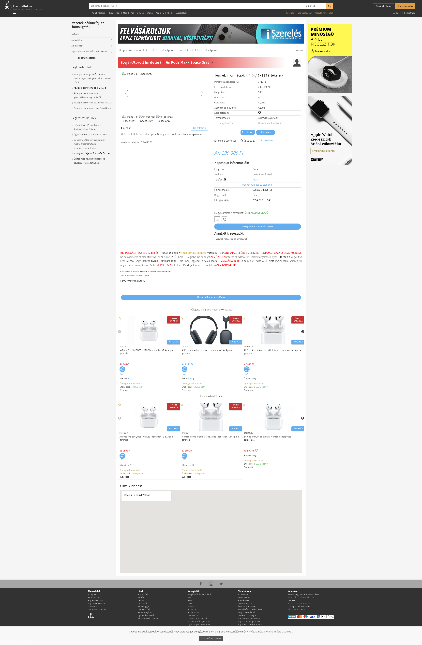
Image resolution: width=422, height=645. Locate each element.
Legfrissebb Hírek (82, 67)
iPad (132, 13)
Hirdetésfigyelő (245, 603)
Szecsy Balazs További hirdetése (257, 226)
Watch (150, 13)
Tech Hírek (142, 603)
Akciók (170, 13)
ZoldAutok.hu (94, 606)
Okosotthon (193, 615)
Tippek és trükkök (146, 615)
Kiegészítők (114, 13)
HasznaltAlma (150, 261)
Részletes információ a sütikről (275, 632)
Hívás (249, 132)
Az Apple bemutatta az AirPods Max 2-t (93, 102)
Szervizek (290, 13)
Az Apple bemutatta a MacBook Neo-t (92, 108)
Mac (125, 13)
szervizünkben (140, 265)
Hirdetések (310, 6)
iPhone (140, 13)
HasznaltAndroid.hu (97, 609)
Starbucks (284, 257)
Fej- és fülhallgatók (86, 57)
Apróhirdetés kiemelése (249, 618)
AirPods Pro (77, 40)
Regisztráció (409, 13)
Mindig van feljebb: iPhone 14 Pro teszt (93, 153)
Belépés (397, 13)
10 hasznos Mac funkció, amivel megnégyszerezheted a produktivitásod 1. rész (89, 144)
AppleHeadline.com (97, 603)
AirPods (75, 34)
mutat (256, 180)
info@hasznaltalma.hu (298, 609)
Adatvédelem (244, 600)
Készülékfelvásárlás (324, 13)
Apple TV (160, 13)
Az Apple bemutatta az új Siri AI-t (90, 88)
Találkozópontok (305, 13)
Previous (126, 93)
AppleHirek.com (95, 600)
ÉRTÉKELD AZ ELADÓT (257, 213)
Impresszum (243, 594)
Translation (199, 128)
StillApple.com (94, 594)
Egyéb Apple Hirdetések (199, 624)
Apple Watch (193, 612)
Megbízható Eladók (247, 612)
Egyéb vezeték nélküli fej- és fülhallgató (90, 51)
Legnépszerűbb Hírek (84, 118)
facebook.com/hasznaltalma (301, 597)
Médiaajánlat (244, 597)
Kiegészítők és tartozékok (199, 594)
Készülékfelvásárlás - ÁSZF (250, 609)
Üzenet (267, 132)
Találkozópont (167, 261)
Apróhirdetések (99, 13)
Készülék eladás (383, 6)
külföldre (176, 265)
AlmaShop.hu (94, 597)
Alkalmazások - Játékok (149, 618)
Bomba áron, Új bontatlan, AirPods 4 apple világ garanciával (267, 438)
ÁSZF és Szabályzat (247, 606)
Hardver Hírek (144, 609)
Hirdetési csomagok (247, 615)
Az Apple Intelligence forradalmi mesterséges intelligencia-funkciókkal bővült (92, 78)
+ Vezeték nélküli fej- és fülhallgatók (230, 239)
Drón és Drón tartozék (197, 618)
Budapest (258, 169)
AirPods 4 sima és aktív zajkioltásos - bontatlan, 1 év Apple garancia (272, 352)
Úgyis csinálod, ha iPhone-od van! (90, 134)
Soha (155, 265)
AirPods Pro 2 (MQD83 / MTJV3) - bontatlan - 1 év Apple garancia (146, 352)
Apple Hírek (181, 13)
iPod (190, 603)
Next (202, 93)
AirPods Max (77, 46)
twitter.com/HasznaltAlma (299, 603)
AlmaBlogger (143, 606)
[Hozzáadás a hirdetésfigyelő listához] (248, 75)
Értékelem (267, 141)
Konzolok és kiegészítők (199, 621)
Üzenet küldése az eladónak (257, 185)
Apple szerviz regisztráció (249, 621)
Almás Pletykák (145, 612)
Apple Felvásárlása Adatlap (250, 624)
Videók (141, 597)
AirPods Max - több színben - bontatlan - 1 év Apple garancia (207, 352)
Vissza (299, 50)
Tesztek (141, 600)
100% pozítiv (137, 387)
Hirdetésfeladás (405, 6)
